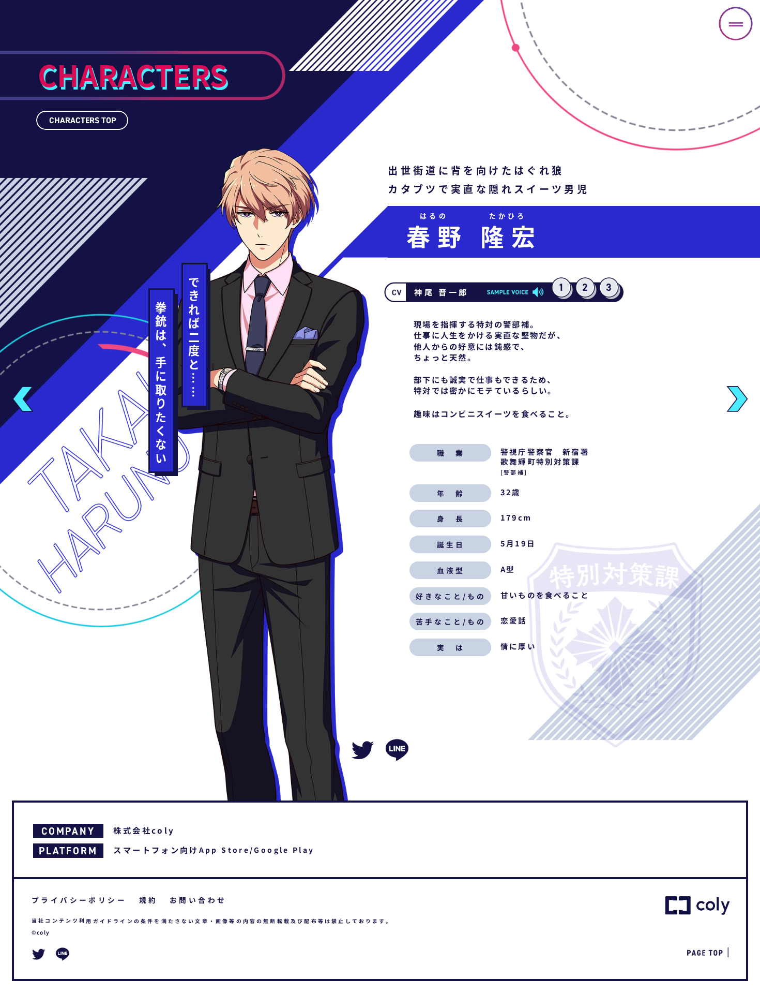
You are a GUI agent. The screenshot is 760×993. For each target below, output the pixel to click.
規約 (148, 900)
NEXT (737, 399)
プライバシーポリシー (79, 900)
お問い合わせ (198, 900)
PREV (23, 399)
